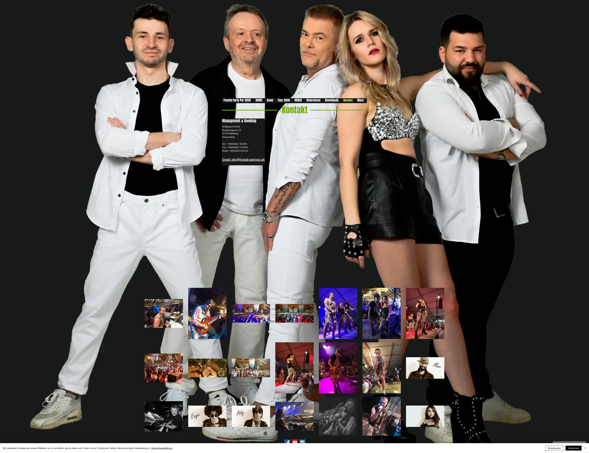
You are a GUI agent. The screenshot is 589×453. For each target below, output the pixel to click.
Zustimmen (573, 448)
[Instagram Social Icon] (302, 442)
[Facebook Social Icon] (287, 442)
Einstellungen (554, 448)
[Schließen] (585, 448)
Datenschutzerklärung (161, 448)
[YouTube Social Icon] (295, 442)
